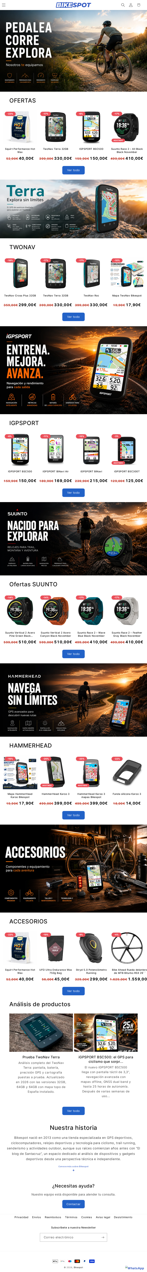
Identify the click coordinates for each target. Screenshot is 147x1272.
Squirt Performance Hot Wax (20, 151)
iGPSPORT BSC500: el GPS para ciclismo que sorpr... (106, 1059)
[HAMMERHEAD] (73, 700)
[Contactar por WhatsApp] (134, 1268)
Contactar (73, 1204)
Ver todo (73, 170)
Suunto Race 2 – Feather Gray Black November (127, 634)
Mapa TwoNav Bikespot (127, 295)
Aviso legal (103, 1217)
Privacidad (21, 1217)
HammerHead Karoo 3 (56, 794)
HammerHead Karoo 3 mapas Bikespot (91, 796)
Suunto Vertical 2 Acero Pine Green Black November (20, 634)
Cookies (86, 1217)
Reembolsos (53, 1217)
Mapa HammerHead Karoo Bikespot (20, 796)
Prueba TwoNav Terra (41, 1057)
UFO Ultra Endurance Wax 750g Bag (55, 971)
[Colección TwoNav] (73, 209)
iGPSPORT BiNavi (91, 471)
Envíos (36, 1217)
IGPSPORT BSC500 (91, 149)
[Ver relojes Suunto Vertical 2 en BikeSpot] (73, 538)
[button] (123, 5)
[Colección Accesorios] (73, 869)
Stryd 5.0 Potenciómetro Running (91, 971)
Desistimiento (123, 1217)
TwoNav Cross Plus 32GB (20, 295)
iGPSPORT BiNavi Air (56, 471)
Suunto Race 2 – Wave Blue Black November (91, 634)
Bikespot (78, 1267)
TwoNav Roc (91, 295)
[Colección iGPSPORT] (73, 370)
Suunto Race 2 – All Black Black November (127, 151)
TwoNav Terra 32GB (55, 149)
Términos (71, 1217)
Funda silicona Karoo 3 (127, 794)
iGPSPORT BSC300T (127, 471)
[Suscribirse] (103, 1237)
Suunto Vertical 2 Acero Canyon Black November (55, 634)
